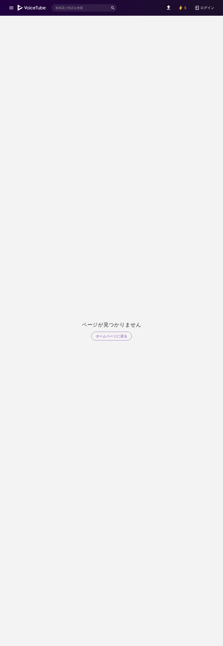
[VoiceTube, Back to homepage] (31, 7)
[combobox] (80, 7)
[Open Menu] (11, 7)
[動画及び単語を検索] (113, 8)
